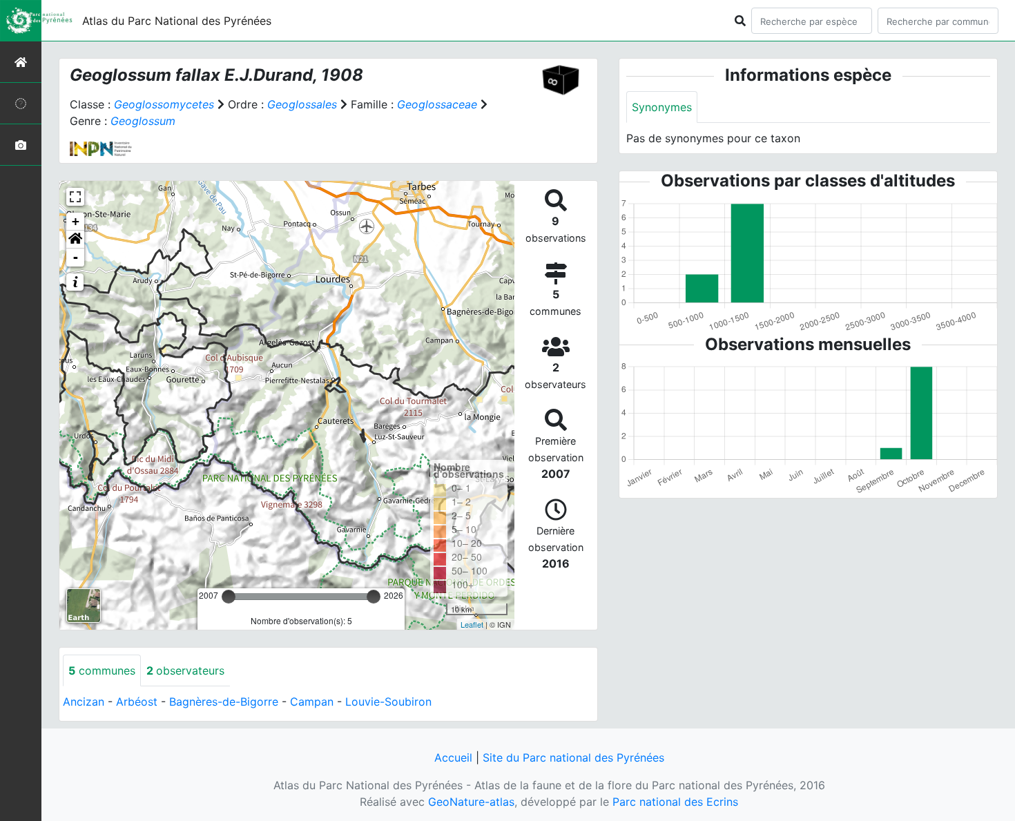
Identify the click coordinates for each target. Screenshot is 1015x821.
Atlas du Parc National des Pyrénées (176, 21)
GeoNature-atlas (471, 802)
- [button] (75, 257)
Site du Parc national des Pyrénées (573, 757)
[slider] (228, 596)
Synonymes (662, 107)
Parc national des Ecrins (675, 802)
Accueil (453, 757)
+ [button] (75, 221)
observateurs (185, 670)
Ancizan (83, 701)
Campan (312, 701)
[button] (75, 240)
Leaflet (472, 624)
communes (101, 670)
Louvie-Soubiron (388, 701)
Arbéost (136, 701)
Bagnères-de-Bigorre (223, 701)
